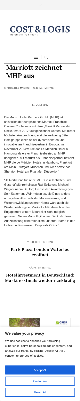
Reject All (40, 392)
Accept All (40, 370)
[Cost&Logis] (40, 30)
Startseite (11, 88)
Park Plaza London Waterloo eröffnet (40, 252)
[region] (40, 364)
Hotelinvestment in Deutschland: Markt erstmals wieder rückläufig (40, 278)
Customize (40, 381)
